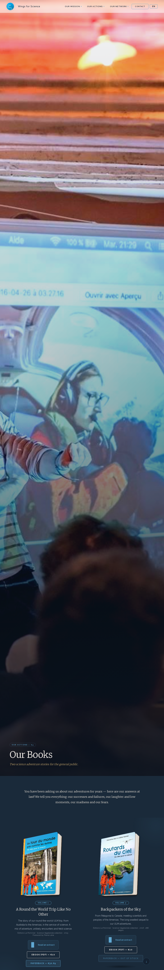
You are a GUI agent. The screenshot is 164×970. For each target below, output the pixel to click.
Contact (140, 6)
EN (153, 6)
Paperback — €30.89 (43, 963)
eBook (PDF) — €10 (43, 955)
